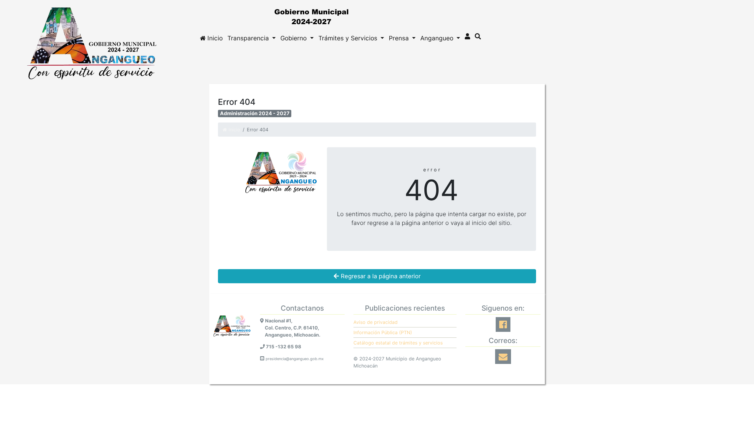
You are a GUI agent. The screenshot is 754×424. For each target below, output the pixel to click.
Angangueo (437, 38)
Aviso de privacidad (375, 322)
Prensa (400, 38)
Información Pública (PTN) (382, 332)
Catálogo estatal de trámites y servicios (398, 343)
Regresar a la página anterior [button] (380, 276)
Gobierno (294, 38)
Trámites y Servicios (348, 38)
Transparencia (249, 38)
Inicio (214, 38)
